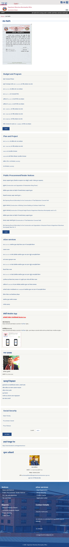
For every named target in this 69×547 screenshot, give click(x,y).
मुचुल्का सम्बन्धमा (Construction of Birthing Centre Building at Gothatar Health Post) (24, 205)
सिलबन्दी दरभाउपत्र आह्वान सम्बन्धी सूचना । (12, 195)
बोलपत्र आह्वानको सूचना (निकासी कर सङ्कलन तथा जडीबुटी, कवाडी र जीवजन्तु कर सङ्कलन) (23, 180)
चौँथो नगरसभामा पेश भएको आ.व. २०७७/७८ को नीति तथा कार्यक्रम (17, 124)
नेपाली (21, 3)
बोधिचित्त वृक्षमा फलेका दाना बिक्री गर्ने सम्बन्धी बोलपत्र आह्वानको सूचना (17, 190)
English (16, 3)
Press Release (7, 425)
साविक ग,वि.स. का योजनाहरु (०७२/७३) (11, 161)
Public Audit (6, 515)
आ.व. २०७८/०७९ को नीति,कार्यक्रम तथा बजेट (13, 114)
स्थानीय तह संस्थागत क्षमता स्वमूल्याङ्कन (11, 395)
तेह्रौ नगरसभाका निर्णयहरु (8, 79)
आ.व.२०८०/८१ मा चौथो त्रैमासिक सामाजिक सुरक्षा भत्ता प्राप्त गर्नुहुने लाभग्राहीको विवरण (21, 254)
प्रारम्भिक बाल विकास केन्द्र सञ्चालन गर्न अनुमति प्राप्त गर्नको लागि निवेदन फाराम (20, 279)
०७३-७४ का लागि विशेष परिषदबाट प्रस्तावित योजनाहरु (14, 156)
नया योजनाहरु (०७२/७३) (8, 166)
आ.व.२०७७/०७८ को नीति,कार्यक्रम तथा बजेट (13, 119)
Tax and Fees (6, 498)
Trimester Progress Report (10, 510)
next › (38, 430)
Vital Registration (42, 490)
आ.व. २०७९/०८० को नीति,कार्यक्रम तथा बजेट (13, 109)
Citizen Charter (41, 495)
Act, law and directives (9, 495)
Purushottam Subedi (8, 420)
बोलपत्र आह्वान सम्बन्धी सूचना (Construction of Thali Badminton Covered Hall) (22, 220)
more (6, 128)
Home (2, 16)
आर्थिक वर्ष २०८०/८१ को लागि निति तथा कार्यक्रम (13, 99)
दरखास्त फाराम (6, 249)
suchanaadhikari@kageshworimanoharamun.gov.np (35, 475)
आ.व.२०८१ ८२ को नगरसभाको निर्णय (11, 94)
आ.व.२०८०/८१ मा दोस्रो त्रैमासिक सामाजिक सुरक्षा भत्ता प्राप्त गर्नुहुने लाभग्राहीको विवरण (21, 274)
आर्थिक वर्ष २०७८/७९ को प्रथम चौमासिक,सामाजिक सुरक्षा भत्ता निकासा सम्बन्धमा (19, 284)
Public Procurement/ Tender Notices (13, 492)
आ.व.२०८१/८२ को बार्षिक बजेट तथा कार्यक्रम (13, 89)
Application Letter (42, 498)
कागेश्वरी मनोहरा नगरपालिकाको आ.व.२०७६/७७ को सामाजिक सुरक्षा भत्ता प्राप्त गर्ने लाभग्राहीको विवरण (24, 289)
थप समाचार (7, 434)
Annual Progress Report (10, 507)
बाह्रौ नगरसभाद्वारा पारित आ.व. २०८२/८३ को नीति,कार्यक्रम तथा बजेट (18, 84)
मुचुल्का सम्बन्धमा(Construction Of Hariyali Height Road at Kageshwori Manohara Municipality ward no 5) (29, 210)
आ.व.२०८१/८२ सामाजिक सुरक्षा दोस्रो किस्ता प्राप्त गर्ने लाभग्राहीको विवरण (19, 244)
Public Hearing (7, 513)
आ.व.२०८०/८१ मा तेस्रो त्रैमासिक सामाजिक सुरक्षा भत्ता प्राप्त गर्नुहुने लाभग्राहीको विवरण (21, 264)
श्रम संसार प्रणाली (7, 398)
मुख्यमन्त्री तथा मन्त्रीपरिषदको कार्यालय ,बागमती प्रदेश (14, 385)
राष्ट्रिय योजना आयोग (7, 390)
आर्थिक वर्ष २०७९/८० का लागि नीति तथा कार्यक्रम (13, 104)
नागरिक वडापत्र (6, 304)
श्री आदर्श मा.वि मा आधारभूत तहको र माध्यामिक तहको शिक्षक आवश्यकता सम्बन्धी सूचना (45, 13)
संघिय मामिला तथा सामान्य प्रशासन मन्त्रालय (12, 387)
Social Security (41, 492)
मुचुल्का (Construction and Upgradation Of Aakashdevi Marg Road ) (20, 185)
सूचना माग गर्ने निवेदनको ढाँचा (34, 478)
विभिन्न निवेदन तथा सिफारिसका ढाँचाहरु (11, 294)
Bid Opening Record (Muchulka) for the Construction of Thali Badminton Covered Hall (26, 200)
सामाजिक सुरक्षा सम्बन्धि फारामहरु (10, 299)
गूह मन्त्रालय (5, 393)
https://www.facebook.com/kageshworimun (14, 445)
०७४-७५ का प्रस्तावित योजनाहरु (10, 151)
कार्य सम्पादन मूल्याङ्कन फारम (9, 259)
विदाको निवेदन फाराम (7, 269)
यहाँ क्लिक (23, 323)
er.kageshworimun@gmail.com (45, 535)
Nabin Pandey (7, 415)
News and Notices (8, 490)
